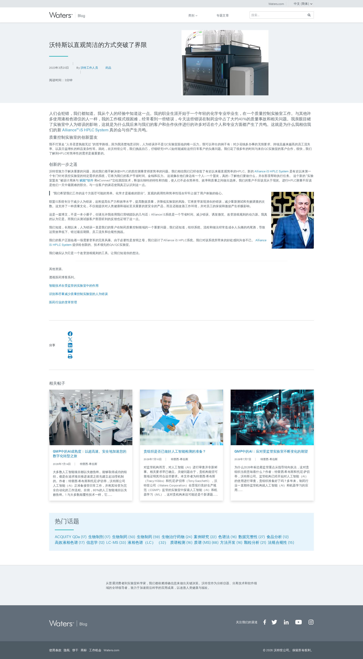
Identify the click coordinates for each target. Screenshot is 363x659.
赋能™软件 (87, 180)
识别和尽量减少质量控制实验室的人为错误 (78, 294)
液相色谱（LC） (148, 542)
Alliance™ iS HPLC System (85, 129)
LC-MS (116, 542)
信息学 (95, 542)
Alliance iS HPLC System (271, 171)
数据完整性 (251, 536)
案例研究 (205, 536)
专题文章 (222, 15)
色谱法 (227, 536)
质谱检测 (181, 542)
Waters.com (276, 4)
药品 (108, 67)
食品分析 (278, 536)
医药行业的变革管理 (63, 302)
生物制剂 (99, 536)
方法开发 (231, 542)
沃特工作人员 (89, 67)
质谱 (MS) (206, 542)
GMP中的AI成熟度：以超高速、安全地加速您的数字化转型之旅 (89, 453)
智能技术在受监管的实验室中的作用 (74, 285)
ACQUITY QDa (71, 536)
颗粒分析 (255, 542)
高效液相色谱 (70, 542)
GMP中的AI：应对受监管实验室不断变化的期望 (271, 451)
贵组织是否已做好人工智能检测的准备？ (175, 451)
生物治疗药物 (177, 536)
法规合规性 (281, 542)
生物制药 (123, 536)
